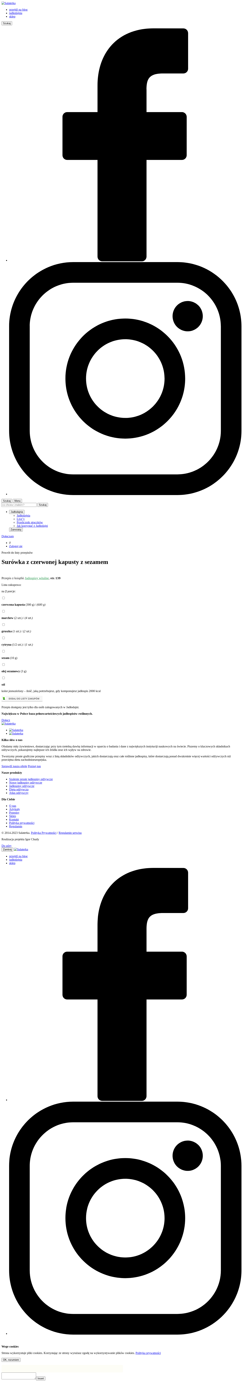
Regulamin (15, 826)
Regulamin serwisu (70, 832)
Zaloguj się (15, 546)
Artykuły (14, 809)
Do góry (7, 845)
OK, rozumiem (11, 1359)
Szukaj (7, 23)
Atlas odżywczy (18, 792)
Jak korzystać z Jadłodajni (32, 525)
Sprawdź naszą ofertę (14, 766)
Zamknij (7, 849)
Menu (17, 500)
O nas (12, 805)
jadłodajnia (15, 13)
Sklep (12, 816)
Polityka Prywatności (43, 832)
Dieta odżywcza (18, 789)
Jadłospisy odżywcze (21, 786)
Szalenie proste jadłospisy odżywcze (31, 779)
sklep (12, 16)
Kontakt (14, 819)
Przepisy (14, 812)
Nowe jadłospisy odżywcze (25, 782)
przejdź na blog (18, 9)
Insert (41, 1378)
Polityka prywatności (21, 823)
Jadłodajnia (23, 515)
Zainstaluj (16, 529)
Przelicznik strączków (30, 522)
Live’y (21, 519)
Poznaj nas (34, 766)
